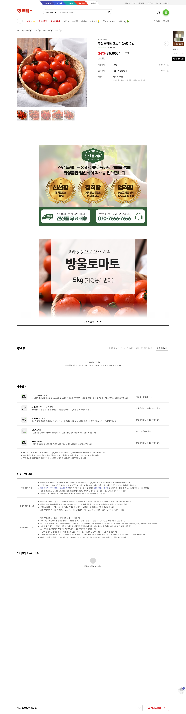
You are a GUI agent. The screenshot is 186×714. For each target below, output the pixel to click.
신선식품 (46, 30)
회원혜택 (141, 3)
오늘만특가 (55, 21)
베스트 (66, 21)
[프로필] (166, 12)
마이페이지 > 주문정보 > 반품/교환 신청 (54, 488)
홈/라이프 (25, 30)
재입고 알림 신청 (158, 707)
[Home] (18, 30)
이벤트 (84, 21)
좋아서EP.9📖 (109, 21)
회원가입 (127, 3)
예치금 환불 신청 (178, 59)
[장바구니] (158, 12)
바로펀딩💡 (95, 21)
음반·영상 (43, 21)
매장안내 (158, 3)
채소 (57, 30)
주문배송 (151, 3)
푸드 (36, 30)
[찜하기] (139, 708)
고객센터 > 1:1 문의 (101, 488)
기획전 (175, 53)
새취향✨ (31, 21)
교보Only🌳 (123, 21)
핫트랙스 (49, 12)
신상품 (75, 21)
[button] (166, 43)
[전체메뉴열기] (20, 21)
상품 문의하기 (162, 348)
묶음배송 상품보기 (139, 80)
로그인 (134, 3)
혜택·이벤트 (177, 49)
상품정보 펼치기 (91, 321)
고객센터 (166, 3)
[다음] (87, 74)
